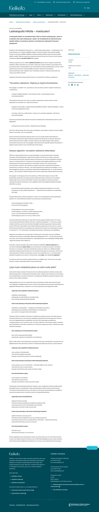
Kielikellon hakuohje (17, 479)
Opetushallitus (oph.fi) (19, 493)
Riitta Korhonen (74, 54)
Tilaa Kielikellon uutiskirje (60, 489)
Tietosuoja (12, 505)
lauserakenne (78, 75)
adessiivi (70, 75)
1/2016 (70, 62)
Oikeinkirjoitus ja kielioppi (16, 15)
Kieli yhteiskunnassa (76, 15)
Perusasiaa (71, 77)
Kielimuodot (49, 15)
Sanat (30, 15)
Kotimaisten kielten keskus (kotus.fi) (23, 490)
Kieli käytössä (61, 15)
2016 (69, 68)
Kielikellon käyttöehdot (18, 482)
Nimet (39, 15)
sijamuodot (86, 75)
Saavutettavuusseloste (32, 505)
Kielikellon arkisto (17, 476)
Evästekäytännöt (20, 505)
